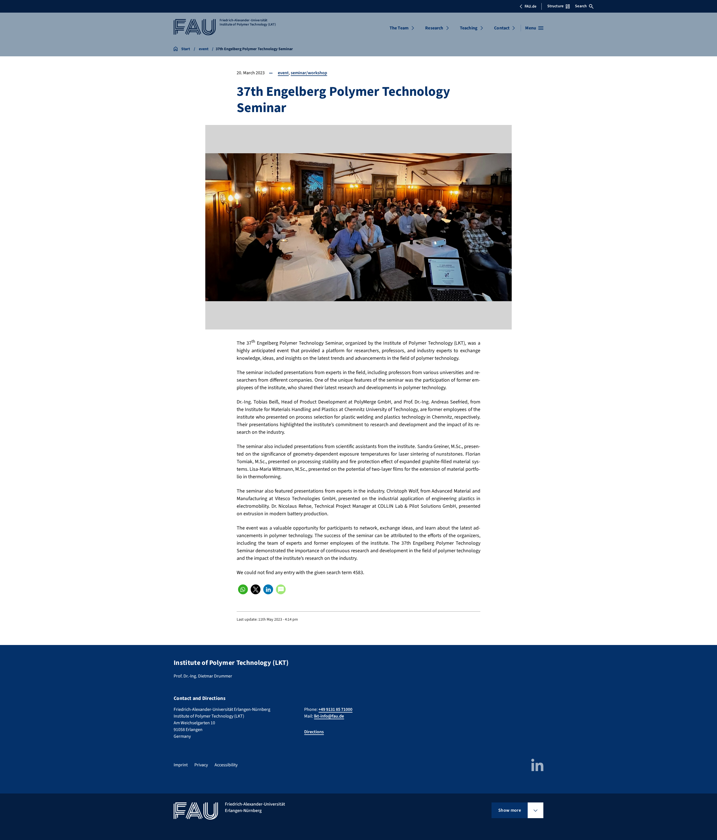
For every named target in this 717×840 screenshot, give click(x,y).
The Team (399, 28)
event (283, 73)
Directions (314, 732)
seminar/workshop (309, 73)
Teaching (469, 28)
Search (581, 6)
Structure (555, 6)
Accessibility (226, 765)
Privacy (201, 765)
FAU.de (530, 6)
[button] (243, 589)
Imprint (181, 765)
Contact (501, 28)
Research (434, 28)
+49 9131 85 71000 (335, 709)
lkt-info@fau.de (329, 716)
